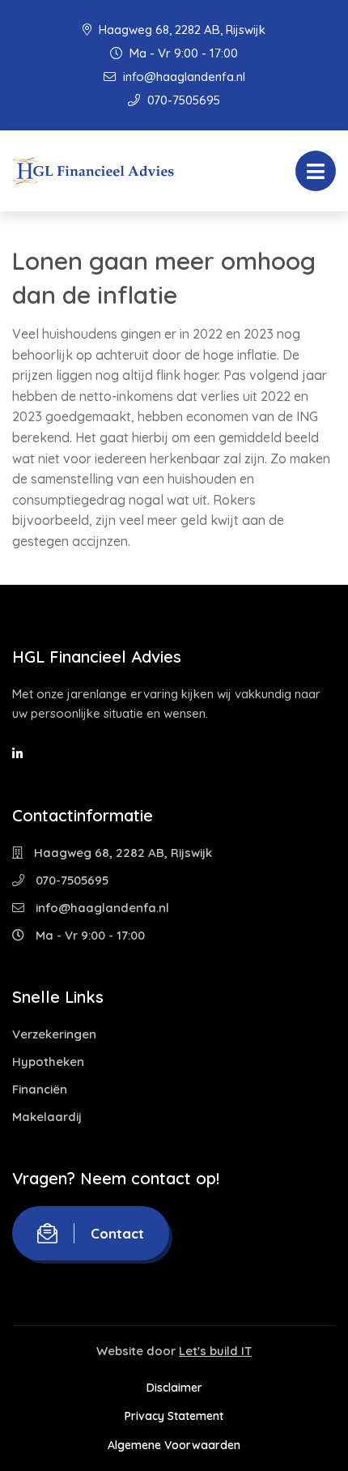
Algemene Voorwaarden (174, 1445)
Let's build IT (215, 1350)
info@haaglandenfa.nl (182, 76)
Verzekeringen (54, 1034)
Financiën (39, 1089)
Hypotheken (48, 1061)
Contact (117, 1233)
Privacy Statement (174, 1416)
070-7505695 (182, 100)
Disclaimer (174, 1387)
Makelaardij (47, 1116)
